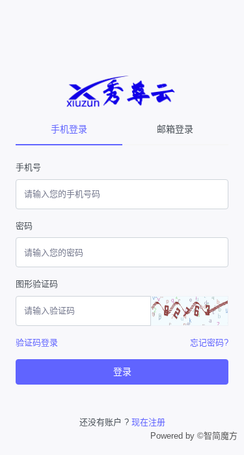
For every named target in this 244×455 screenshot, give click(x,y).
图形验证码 (37, 284)
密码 (24, 226)
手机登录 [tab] (69, 129)
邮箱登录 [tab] (175, 129)
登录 (122, 371)
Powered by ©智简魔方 (193, 436)
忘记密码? (209, 342)
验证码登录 (37, 342)
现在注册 (148, 422)
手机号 (28, 167)
